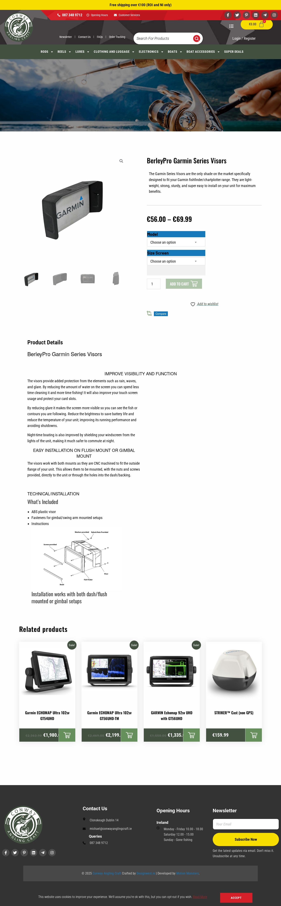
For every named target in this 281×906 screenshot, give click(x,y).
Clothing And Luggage (112, 52)
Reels (62, 52)
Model (152, 234)
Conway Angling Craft (107, 873)
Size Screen (158, 252)
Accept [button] (236, 897)
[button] (121, 161)
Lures (80, 52)
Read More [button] (200, 897)
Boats (172, 52)
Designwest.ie (146, 873)
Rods (44, 52)
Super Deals (234, 52)
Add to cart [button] (67, 735)
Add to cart (179, 283)
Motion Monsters (187, 873)
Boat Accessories (201, 52)
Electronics (149, 52)
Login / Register (243, 38)
